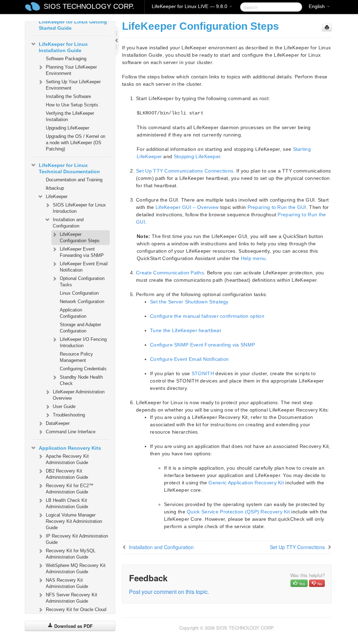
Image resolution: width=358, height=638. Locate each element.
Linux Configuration (79, 293)
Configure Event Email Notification (189, 359)
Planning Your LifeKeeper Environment (71, 70)
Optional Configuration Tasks (82, 281)
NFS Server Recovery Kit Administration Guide (71, 598)
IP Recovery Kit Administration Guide (77, 539)
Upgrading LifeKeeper (67, 128)
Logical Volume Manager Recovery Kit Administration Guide (74, 521)
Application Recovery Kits (70, 448)
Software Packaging (66, 58)
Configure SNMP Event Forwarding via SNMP (202, 345)
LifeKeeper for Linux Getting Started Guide (73, 25)
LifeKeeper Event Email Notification (84, 267)
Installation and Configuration (68, 223)
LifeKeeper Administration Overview (79, 395)
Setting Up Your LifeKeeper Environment (73, 85)
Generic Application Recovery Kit (246, 482)
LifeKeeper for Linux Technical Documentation (69, 168)
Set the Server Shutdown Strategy (189, 301)
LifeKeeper (56, 196)
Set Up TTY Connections (297, 547)
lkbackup (55, 188)
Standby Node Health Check (81, 380)
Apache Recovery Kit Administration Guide (67, 459)
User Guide (64, 406)
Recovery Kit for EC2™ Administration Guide (69, 489)
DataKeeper (58, 423)
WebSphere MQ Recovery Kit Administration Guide (76, 568)
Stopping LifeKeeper (197, 156)
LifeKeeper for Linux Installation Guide (63, 47)
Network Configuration (82, 301)
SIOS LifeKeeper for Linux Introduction (79, 208)
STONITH (203, 373)
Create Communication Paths (170, 272)
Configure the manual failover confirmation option (207, 316)
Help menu (253, 258)
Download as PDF (73, 626)
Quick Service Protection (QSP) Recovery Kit (238, 511)
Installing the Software (68, 96)
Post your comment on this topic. (169, 592)
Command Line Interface (70, 431)
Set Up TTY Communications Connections (184, 171)
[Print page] (327, 27)
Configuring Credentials (83, 368)
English (317, 6)
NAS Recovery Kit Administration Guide (67, 583)
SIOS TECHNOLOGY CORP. (89, 6)
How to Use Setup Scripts (72, 104)
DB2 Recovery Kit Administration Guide (67, 474)
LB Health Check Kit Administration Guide (67, 503)
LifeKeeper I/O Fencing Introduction (83, 342)
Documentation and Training (74, 179)
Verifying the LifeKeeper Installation (70, 116)
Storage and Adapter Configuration (80, 328)
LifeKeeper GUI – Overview (187, 207)
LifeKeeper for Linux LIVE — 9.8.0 (190, 6)
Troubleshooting (69, 415)
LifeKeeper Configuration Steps (80, 237)
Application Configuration (73, 313)
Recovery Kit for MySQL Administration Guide (70, 554)
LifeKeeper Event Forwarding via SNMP (82, 252)
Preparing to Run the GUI (277, 207)
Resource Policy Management (76, 357)
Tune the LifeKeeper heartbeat (185, 330)
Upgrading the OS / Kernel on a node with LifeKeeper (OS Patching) (75, 143)
